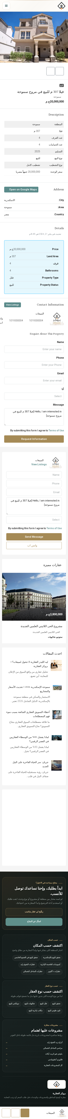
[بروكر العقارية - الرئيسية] (62, 6)
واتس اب (32, 545)
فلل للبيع (43, 1008)
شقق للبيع (56, 1008)
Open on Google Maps (23, 189)
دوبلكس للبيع (14, 1008)
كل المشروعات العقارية (34, 1070)
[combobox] (34, 396)
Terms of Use (56, 430)
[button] (34, 37)
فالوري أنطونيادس (34, 1064)
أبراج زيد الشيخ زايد (34, 1047)
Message (58, 404)
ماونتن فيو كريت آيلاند (34, 1059)
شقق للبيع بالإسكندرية (51, 962)
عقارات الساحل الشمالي (33, 976)
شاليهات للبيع (30, 1008)
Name (60, 342)
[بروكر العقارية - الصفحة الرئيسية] (56, 1089)
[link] (34, 597)
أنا (63, 389)
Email (60, 373)
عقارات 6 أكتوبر (54, 976)
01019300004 (35, 320)
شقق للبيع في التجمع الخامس (26, 962)
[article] (34, 610)
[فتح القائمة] (6, 6)
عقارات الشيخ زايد (28, 969)
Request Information (34, 439)
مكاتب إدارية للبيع (36, 1015)
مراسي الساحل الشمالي (34, 1053)
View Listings (12, 305)
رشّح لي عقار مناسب (34, 916)
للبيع (61, 85)
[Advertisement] (34, 832)
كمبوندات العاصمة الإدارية (50, 969)
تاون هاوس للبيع (54, 1015)
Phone (60, 357)
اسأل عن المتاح (34, 926)
